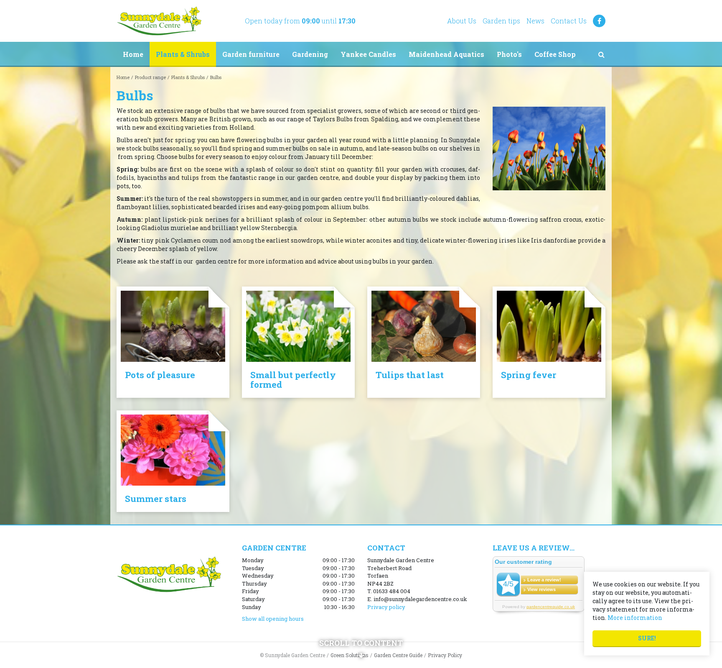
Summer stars (155, 498)
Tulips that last (410, 375)
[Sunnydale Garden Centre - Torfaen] (159, 21)
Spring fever (528, 375)
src (601, 54)
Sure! (647, 638)
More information (635, 618)
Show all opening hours (273, 618)
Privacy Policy (445, 655)
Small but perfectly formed (293, 379)
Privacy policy (386, 607)
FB (599, 21)
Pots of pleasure (160, 375)
